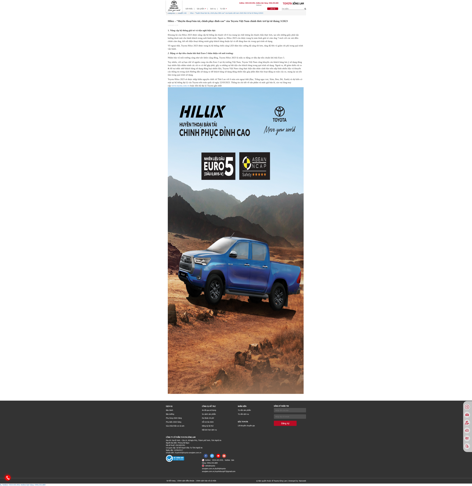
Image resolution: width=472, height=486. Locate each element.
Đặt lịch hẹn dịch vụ (209, 430)
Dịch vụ (213, 8)
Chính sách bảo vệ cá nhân (206, 480)
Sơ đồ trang (171, 480)
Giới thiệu (189, 8)
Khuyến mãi (182, 13)
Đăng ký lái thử (207, 426)
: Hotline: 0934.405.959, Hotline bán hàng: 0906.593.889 (23, 485)
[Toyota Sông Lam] (174, 6)
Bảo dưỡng (170, 414)
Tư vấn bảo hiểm (225, 14)
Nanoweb (302, 481)
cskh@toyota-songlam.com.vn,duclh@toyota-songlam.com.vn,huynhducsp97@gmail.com (218, 469)
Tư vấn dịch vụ (243, 414)
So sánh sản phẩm (209, 414)
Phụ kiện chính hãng (173, 422)
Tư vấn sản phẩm (244, 410)
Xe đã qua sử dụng (209, 410)
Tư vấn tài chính (225, 18)
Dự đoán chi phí (208, 418)
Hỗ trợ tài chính (208, 422)
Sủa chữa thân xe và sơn (175, 426)
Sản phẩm (200, 8)
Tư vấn (222, 8)
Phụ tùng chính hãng (174, 418)
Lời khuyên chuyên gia (246, 425)
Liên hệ (272, 9)
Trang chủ (171, 13)
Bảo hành (169, 410)
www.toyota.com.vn (180, 85)
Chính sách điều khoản (185, 480)
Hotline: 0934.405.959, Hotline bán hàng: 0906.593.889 (258, 3)
